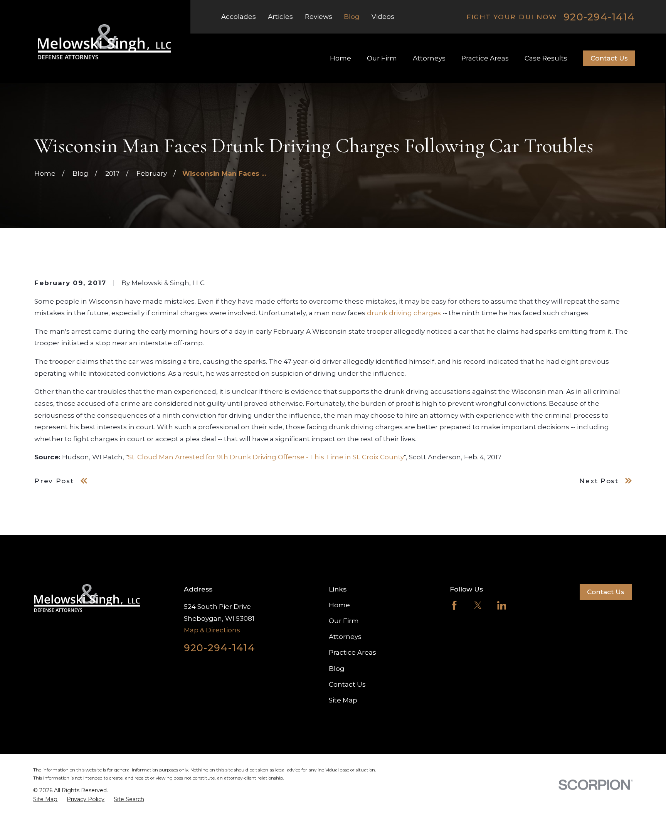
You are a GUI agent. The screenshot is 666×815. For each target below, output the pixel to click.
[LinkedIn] (501, 605)
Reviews (318, 16)
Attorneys (345, 636)
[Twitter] (478, 605)
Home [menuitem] (340, 58)
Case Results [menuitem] (546, 58)
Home (339, 605)
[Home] (104, 41)
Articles (280, 16)
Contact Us (609, 58)
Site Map (343, 700)
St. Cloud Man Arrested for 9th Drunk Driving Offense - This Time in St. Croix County (266, 457)
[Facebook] (454, 605)
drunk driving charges (404, 313)
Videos (383, 16)
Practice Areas (352, 652)
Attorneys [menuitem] (429, 58)
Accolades (238, 16)
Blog (352, 16)
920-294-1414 (599, 17)
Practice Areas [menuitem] (485, 58)
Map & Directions (212, 630)
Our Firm (344, 621)
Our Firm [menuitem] (382, 58)
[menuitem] (45, 799)
